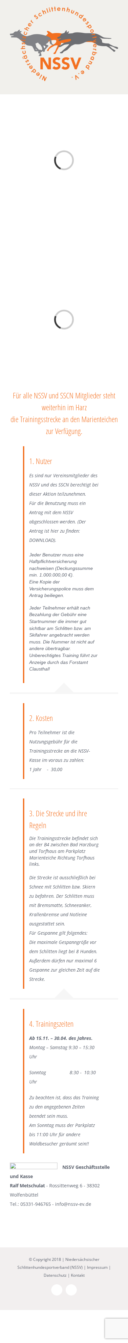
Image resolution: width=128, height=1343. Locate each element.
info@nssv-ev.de (73, 1204)
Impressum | (99, 1267)
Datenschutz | (57, 1275)
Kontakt (77, 1275)
